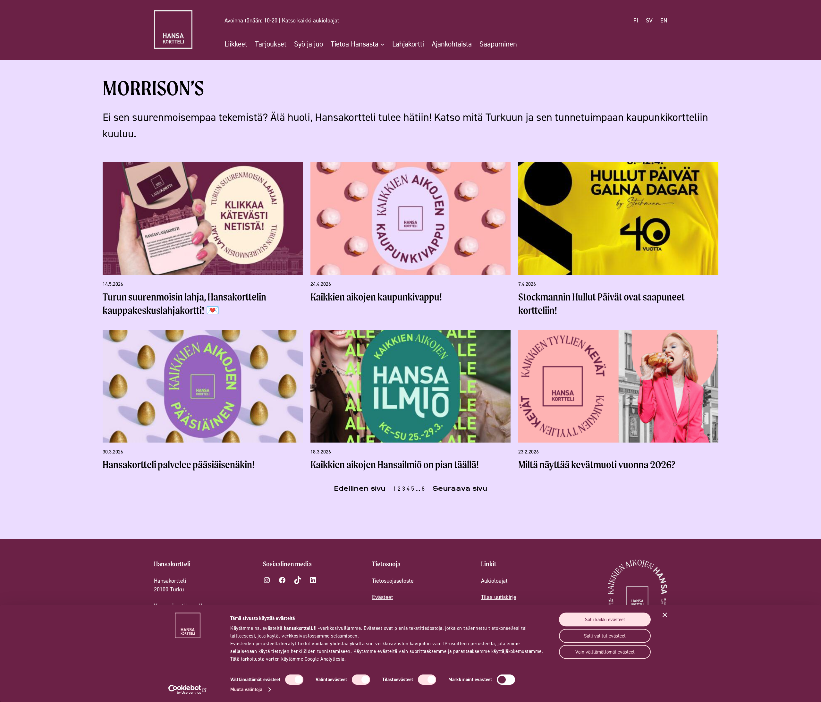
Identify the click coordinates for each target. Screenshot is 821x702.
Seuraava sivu (459, 488)
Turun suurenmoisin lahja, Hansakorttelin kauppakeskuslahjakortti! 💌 (184, 303)
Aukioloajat (494, 580)
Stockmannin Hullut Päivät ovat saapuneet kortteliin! (601, 303)
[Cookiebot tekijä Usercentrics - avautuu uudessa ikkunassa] (188, 689)
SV (649, 20)
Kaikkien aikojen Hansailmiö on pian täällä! (394, 464)
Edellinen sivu (359, 488)
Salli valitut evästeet (605, 636)
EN (663, 20)
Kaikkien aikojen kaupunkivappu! (376, 297)
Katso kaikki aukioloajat (310, 20)
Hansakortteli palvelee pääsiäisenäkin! (179, 464)
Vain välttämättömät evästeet (605, 652)
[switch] (361, 679)
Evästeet (382, 597)
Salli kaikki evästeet (605, 619)
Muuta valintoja (246, 689)
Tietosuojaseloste (393, 580)
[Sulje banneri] (665, 615)
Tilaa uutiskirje (498, 597)
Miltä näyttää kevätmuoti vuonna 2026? (596, 464)
